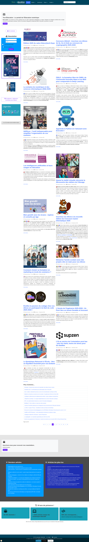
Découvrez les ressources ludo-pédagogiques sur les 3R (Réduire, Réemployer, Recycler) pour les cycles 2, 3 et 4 (45, 410)
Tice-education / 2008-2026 (40, 537)
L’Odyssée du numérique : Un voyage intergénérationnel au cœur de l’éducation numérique (41, 398)
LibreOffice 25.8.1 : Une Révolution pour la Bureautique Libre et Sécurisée (37, 389)
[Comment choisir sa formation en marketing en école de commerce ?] (35, 256)
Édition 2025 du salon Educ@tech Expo (39, 43)
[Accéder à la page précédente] (46, 424)
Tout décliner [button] (44, 540)
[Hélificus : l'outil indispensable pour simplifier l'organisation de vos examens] (35, 117)
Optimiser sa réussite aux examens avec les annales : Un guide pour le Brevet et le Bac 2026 (41, 394)
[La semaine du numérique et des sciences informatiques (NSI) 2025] (35, 74)
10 (63, 424)
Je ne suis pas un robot (9, 44)
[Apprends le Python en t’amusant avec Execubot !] (66, 116)
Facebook (55, 537)
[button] (1, 540)
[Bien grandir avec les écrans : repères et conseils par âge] (35, 205)
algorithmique (74, 237)
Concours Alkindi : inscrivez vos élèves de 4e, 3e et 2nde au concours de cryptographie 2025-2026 (71, 43)
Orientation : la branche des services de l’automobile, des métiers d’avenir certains (39, 387)
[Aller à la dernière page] (67, 424)
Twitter (49, 537)
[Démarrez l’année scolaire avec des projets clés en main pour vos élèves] (67, 251)
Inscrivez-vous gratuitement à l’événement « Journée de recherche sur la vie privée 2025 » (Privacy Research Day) (45, 419)
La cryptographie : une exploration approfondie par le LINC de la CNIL (37, 416)
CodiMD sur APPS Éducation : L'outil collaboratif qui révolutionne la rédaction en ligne (40, 412)
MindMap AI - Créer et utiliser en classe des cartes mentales (35, 403)
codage (70, 237)
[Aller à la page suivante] (65, 424)
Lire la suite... (25, 61)
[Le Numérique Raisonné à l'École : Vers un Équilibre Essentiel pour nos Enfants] (35, 345)
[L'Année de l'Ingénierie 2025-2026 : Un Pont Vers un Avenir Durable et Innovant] (67, 298)
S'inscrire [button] (5, 23)
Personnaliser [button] (50, 540)
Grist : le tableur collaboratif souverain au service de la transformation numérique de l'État (40, 391)
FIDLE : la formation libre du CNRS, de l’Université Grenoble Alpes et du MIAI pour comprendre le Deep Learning (71, 79)
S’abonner (11, 49)
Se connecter (12, 31)
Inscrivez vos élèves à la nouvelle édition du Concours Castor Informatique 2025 (69, 219)
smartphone (36, 372)
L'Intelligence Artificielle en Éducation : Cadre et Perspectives (35, 414)
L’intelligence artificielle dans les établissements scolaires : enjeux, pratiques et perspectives (41, 396)
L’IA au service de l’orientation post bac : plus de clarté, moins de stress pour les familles (71, 343)
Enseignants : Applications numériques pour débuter (11, 99)
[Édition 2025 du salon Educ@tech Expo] (35, 34)
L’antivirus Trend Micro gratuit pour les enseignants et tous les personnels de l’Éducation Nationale (42, 405)
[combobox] (70, 2)
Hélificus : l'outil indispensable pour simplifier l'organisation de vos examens (37, 133)
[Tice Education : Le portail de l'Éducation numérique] (18, 2)
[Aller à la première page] (44, 424)
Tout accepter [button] (38, 540)
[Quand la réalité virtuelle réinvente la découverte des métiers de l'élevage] (67, 165)
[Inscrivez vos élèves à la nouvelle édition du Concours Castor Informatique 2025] (63, 206)
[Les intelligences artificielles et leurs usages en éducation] (35, 158)
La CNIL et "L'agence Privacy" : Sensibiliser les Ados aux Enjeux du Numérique (38, 407)
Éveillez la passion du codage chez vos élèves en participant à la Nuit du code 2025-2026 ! (39, 308)
